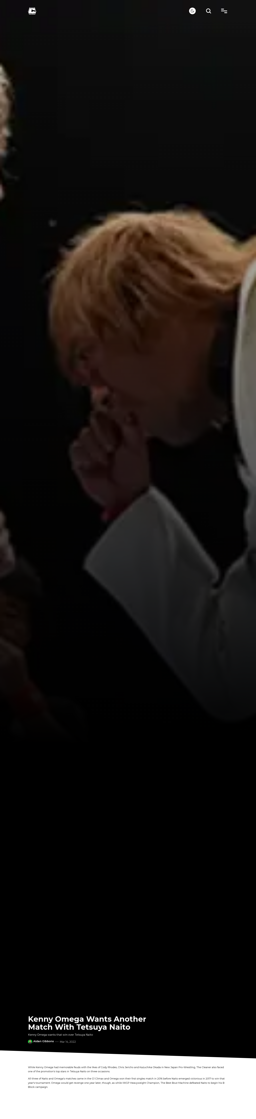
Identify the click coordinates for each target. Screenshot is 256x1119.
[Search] (208, 11)
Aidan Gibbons (43, 1041)
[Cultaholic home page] (108, 11)
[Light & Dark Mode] (192, 11)
